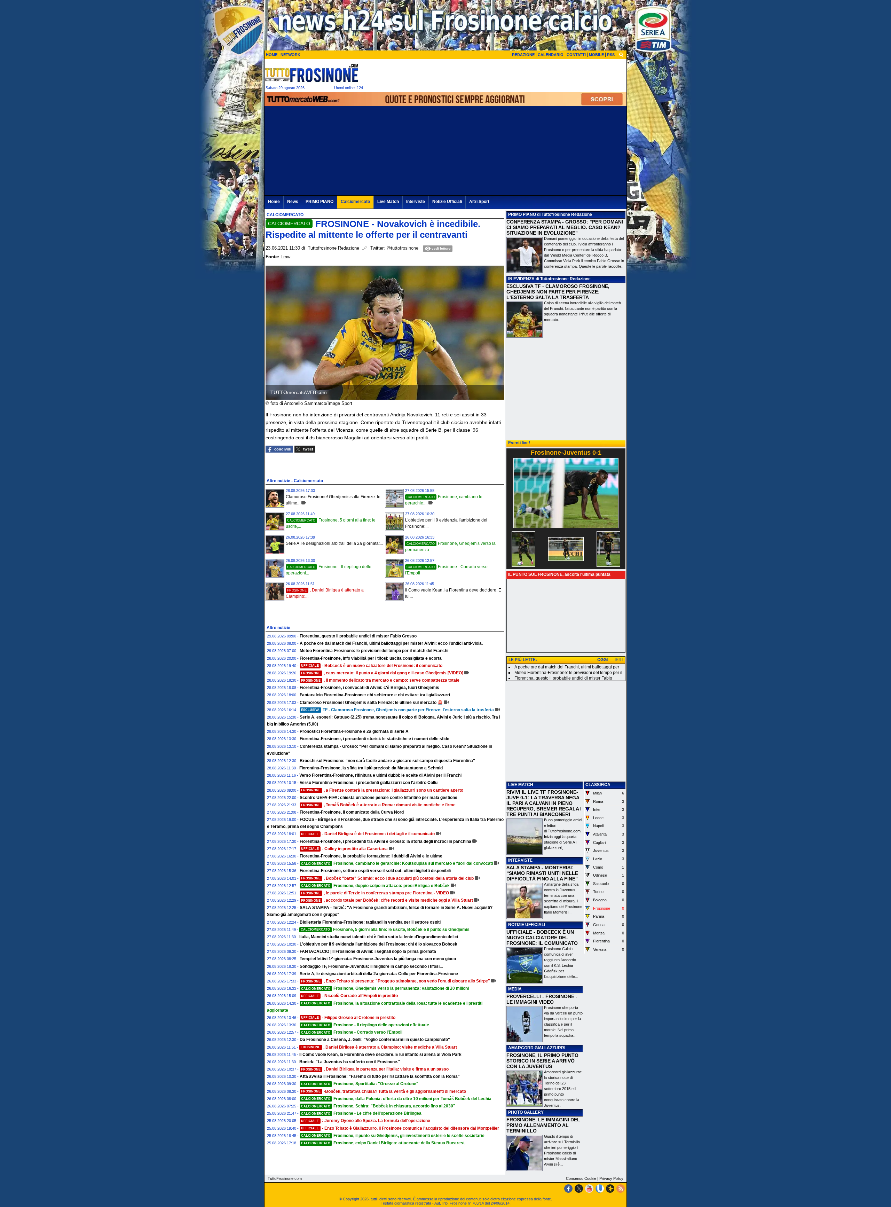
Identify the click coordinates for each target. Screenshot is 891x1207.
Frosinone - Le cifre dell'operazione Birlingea (361, 1113)
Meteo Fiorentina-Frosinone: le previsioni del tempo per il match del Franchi (374, 650)
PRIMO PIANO (522, 214)
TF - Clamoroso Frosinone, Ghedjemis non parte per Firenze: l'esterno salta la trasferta (397, 709)
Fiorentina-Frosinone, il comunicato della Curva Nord (352, 812)
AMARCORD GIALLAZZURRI (536, 1047)
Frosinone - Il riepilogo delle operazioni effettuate (365, 1024)
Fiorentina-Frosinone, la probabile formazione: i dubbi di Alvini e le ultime (371, 856)
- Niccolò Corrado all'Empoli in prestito (349, 995)
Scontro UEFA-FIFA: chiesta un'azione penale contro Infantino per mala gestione (378, 797)
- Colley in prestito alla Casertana (344, 848)
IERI (619, 659)
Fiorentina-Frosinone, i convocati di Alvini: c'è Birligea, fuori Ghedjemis (369, 687)
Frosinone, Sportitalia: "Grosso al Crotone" (359, 1083)
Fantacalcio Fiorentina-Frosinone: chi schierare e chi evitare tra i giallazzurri (375, 694)
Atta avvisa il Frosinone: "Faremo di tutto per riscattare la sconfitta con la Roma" (380, 1076)
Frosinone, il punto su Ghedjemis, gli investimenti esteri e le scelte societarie (392, 1135)
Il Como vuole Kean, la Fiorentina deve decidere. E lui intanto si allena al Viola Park (380, 1054)
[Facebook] (568, 1188)
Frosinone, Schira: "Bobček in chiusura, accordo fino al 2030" (378, 1106)
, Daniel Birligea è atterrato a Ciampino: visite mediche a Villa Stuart (379, 1047)
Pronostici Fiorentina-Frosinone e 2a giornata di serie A (354, 731)
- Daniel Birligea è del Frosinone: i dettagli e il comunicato (368, 833)
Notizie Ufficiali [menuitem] (447, 201)
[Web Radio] (610, 1188)
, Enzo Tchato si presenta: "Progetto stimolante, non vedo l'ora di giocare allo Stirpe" (395, 981)
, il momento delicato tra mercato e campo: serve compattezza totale (380, 680)
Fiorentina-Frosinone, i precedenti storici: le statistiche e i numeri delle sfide (374, 738)
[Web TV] (600, 1188)
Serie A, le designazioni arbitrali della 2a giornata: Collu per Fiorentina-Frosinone (379, 973)
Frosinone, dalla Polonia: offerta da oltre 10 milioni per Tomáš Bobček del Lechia (396, 1098)
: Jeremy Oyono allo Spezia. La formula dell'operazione (365, 1120)
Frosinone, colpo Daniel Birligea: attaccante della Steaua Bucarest (383, 1143)
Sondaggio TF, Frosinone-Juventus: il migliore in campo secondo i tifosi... (371, 966)
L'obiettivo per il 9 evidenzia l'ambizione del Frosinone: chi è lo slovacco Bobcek (378, 944)
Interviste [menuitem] (415, 201)
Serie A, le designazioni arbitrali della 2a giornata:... (334, 543)
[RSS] (620, 1188)
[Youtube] (589, 1188)
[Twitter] (579, 1188)
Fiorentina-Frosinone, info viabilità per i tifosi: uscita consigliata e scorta (371, 658)
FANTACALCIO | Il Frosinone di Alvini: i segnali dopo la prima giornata (368, 951)
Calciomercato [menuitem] (355, 201)
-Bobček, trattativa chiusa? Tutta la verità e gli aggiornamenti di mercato (383, 1091)
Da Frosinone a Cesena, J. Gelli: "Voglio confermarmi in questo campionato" (375, 1039)
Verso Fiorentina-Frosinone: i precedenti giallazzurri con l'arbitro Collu (368, 782)
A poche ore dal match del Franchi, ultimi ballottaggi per (566, 667)
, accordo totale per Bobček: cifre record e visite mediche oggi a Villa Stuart (387, 900)
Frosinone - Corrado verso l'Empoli (351, 1032)
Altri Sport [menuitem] (479, 201)
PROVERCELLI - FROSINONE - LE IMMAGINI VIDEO (541, 999)
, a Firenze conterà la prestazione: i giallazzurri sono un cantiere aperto (382, 790)
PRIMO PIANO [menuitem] (319, 201)
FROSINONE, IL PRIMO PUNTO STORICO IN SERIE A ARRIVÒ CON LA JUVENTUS (542, 1060)
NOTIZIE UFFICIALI (526, 924)
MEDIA (515, 989)
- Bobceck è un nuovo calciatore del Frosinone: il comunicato (371, 665)
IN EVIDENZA (521, 278)
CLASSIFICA (597, 784)
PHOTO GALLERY (526, 1112)
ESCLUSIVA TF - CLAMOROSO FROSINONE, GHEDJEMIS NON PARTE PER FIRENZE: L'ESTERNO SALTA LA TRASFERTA (557, 291)
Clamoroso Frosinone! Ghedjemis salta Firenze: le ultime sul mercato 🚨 (371, 702)
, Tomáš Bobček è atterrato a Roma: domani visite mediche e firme (378, 804)
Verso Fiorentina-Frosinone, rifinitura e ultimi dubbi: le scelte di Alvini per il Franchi (380, 775)
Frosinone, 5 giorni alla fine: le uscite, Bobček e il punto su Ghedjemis (385, 929)
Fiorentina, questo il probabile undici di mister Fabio (563, 678)
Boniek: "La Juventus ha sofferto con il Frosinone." (349, 1061)
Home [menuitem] (274, 201)
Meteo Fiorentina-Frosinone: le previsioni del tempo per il (568, 672)
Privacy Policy (611, 1178)
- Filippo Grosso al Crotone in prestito (348, 1017)
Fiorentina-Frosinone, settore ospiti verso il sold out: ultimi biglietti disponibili (375, 870)
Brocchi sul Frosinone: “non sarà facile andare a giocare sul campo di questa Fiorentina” (387, 760)
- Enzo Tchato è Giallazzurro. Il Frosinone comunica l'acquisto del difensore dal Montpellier (400, 1128)
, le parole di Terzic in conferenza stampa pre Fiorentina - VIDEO (375, 893)
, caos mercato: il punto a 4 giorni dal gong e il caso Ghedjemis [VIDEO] (382, 673)
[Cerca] (621, 54)
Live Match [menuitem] (388, 201)
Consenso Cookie (581, 1178)
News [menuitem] (292, 201)
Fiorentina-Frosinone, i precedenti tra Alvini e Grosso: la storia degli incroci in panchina (385, 841)
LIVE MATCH (520, 784)
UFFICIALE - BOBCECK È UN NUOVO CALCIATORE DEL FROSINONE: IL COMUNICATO (542, 937)
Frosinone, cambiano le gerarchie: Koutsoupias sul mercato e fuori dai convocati (397, 863)
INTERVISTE (520, 860)
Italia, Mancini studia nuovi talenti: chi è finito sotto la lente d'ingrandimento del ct (378, 936)
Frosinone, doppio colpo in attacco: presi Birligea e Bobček (375, 885)
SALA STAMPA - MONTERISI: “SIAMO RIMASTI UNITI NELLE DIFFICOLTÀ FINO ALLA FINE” (542, 873)
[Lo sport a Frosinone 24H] (311, 73)
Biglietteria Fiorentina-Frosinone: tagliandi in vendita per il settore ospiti (370, 922)
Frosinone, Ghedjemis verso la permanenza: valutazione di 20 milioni (385, 988)
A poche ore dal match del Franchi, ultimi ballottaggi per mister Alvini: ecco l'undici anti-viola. (391, 643)
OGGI (602, 659)
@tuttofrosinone (402, 248)
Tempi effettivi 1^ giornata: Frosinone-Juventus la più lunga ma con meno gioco (378, 958)
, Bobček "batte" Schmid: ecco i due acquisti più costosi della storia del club (387, 878)
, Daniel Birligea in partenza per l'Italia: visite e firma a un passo (375, 1069)
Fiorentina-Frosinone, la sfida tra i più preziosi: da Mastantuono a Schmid (371, 768)
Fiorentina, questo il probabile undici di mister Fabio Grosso (358, 636)
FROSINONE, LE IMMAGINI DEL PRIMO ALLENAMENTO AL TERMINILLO (543, 1125)
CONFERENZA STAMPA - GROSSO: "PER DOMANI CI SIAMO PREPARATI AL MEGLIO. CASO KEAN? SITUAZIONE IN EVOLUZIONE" (564, 227)
